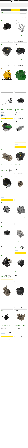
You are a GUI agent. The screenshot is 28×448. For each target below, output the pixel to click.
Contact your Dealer (7, 41)
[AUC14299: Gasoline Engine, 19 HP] (20, 51)
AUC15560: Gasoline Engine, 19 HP (6, 243)
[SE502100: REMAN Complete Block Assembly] (20, 211)
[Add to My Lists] (12, 20)
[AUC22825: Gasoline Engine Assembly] (7, 27)
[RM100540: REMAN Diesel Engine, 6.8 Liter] (7, 76)
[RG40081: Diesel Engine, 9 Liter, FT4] (20, 320)
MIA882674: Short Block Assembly (19, 243)
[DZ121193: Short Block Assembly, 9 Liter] (7, 158)
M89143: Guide (17, 137)
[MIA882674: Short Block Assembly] (20, 235)
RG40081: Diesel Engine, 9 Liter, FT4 (20, 327)
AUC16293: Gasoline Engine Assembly (6, 219)
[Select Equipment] (2, 13)
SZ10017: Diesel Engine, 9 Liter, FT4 (20, 192)
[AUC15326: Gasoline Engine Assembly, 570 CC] (20, 27)
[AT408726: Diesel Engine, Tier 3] (7, 320)
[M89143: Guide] (20, 129)
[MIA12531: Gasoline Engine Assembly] (7, 184)
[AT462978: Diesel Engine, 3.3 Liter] (7, 293)
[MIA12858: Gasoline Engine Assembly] (20, 158)
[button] (8, 6)
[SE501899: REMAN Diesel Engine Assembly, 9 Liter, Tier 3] (20, 76)
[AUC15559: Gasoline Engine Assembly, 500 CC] (20, 102)
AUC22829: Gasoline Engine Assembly (6, 137)
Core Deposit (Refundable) (18, 89)
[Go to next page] (19, 342)
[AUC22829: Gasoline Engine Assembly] (7, 129)
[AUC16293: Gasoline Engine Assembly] (7, 211)
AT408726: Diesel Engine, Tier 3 (5, 327)
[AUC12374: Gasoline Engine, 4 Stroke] (20, 293)
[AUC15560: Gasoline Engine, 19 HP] (7, 235)
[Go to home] (14, 1)
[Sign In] (27, 2)
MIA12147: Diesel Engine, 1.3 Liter (6, 272)
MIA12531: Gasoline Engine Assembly (6, 192)
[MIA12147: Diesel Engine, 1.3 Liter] (7, 265)
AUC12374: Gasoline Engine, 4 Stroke (20, 301)
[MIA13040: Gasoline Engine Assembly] (7, 51)
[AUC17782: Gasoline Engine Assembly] (7, 102)
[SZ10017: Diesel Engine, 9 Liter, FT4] (20, 184)
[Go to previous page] (7, 342)
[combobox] (24, 17)
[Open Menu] (1, 2)
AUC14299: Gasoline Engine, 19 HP (20, 59)
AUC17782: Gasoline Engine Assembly (6, 110)
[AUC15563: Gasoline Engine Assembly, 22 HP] (20, 265)
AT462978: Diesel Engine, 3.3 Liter (6, 301)
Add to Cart (7, 119)
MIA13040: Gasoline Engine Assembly (6, 59)
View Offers (18, 0)
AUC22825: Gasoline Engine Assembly (6, 35)
